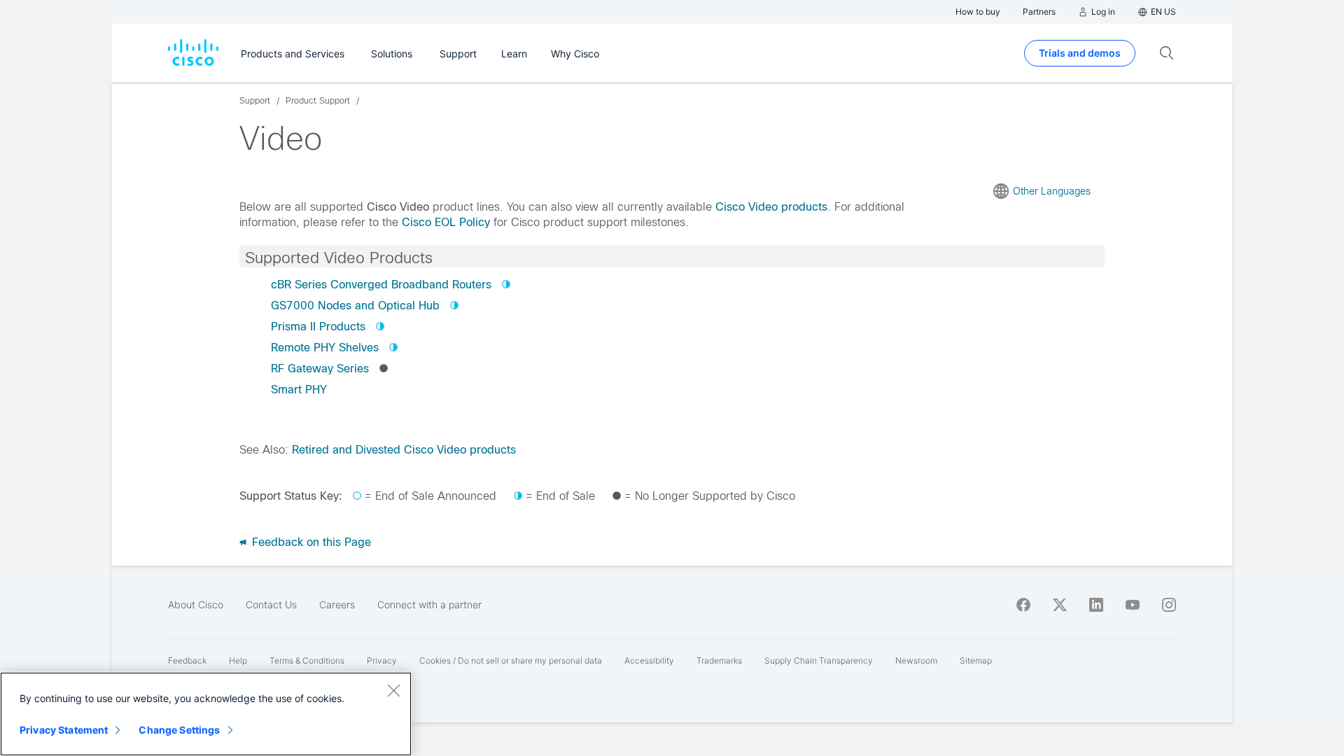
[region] (206, 714)
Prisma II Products (318, 326)
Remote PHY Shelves (325, 348)
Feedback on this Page (309, 542)
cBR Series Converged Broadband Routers (381, 284)
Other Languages (1052, 191)
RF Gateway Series (320, 368)
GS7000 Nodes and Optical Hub (355, 306)
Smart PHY (299, 390)
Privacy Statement (64, 730)
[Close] (393, 690)
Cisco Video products (771, 207)
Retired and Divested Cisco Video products (404, 450)
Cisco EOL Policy (446, 222)
